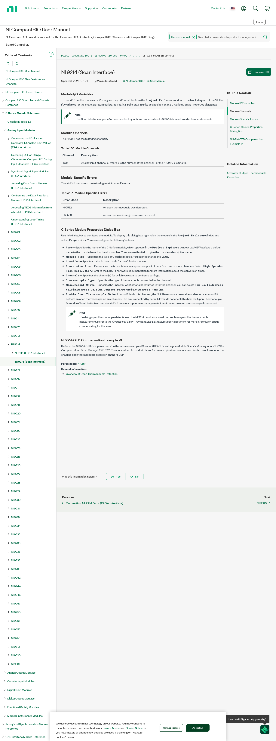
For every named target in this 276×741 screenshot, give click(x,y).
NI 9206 (16, 275)
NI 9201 (15, 232)
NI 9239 (15, 569)
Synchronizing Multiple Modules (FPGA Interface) (30, 173)
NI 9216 (15, 379)
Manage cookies (171, 727)
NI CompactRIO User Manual (23, 71)
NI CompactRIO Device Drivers (23, 92)
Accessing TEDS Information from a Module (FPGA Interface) (31, 209)
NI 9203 (15, 249)
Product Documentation (75, 55)
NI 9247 (15, 603)
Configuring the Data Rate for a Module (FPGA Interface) (29, 197)
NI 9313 (15, 646)
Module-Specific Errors (244, 119)
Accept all (197, 727)
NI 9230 (15, 500)
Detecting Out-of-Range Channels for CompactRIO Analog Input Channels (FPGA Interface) (31, 159)
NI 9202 (15, 240)
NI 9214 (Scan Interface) (30, 361)
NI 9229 (15, 491)
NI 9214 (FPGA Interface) (30, 353)
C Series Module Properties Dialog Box (246, 129)
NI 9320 (15, 655)
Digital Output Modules (21, 698)
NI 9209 (16, 301)
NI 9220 (15, 413)
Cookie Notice (134, 728)
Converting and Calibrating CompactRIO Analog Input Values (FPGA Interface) (31, 142)
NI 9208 (15, 292)
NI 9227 (15, 474)
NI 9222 (15, 430)
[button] (193, 37)
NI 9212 (15, 327)
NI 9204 (16, 258)
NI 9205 (15, 266)
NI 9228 (15, 482)
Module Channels (240, 111)
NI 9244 (16, 586)
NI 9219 (15, 405)
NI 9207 (15, 284)
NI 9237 (15, 551)
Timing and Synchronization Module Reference (26, 726)
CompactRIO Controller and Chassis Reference (27, 102)
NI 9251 (15, 621)
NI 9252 (15, 629)
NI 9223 (15, 439)
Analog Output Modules (21, 672)
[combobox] (214, 37)
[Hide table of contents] (51, 54)
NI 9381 (15, 664)
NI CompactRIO (135, 81)
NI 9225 (15, 456)
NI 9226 (15, 465)
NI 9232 (15, 517)
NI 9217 (15, 387)
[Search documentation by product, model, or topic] (265, 36)
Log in (259, 22)
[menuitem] (32, 9)
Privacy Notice (111, 728)
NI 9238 (15, 560)
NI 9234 (15, 525)
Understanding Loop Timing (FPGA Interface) (27, 221)
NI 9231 (15, 508)
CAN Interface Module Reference (25, 737)
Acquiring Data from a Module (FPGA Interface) (29, 185)
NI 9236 (15, 543)
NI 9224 (15, 448)
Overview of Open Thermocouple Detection (92, 374)
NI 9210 (15, 310)
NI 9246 (16, 595)
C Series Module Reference (22, 113)
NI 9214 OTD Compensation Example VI (246, 141)
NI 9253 (15, 638)
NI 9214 (15, 344)
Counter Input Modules (21, 681)
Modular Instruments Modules (25, 716)
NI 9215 (15, 370)
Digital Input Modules (19, 690)
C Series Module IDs (19, 121)
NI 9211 (15, 318)
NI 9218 (15, 396)
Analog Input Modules (21, 130)
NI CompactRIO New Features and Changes (26, 81)
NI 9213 (15, 335)
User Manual (157, 81)
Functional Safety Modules (23, 707)
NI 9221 (15, 422)
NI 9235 (15, 534)
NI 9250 (15, 612)
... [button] (135, 55)
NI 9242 (15, 577)
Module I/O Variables (242, 103)
